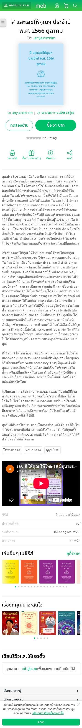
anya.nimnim (44, 38)
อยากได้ (12, 158)
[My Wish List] (56, 5)
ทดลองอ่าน (19, 125)
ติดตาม (50, 158)
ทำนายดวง (33, 450)
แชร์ (69, 158)
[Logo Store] (41, 5)
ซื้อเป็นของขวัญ (31, 158)
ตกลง (41, 722)
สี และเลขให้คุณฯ (68, 515)
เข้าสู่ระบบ (30, 669)
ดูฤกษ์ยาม (52, 450)
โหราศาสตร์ (11, 450)
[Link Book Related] (10, 623)
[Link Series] (10, 571)
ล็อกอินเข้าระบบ (18, 5)
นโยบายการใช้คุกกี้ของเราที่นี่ (48, 713)
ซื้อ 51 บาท (56, 125)
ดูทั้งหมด (73, 553)
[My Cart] (66, 5)
